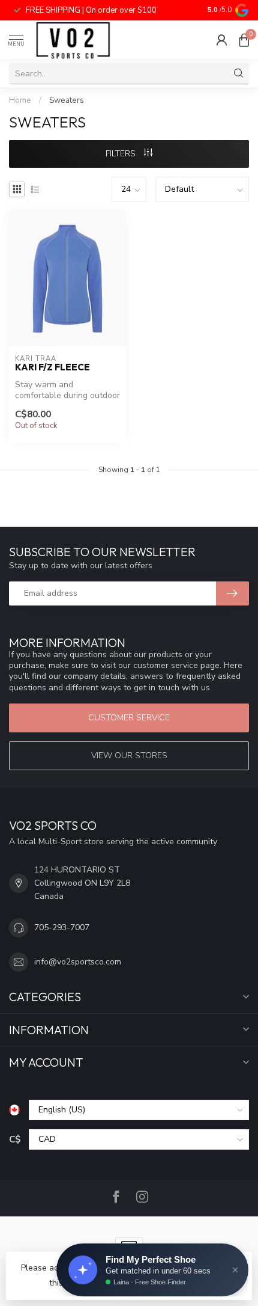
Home (20, 100)
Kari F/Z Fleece (52, 367)
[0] (244, 40)
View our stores (129, 755)
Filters (122, 153)
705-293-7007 (61, 927)
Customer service (129, 717)
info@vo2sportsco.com (77, 961)
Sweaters (66, 100)
